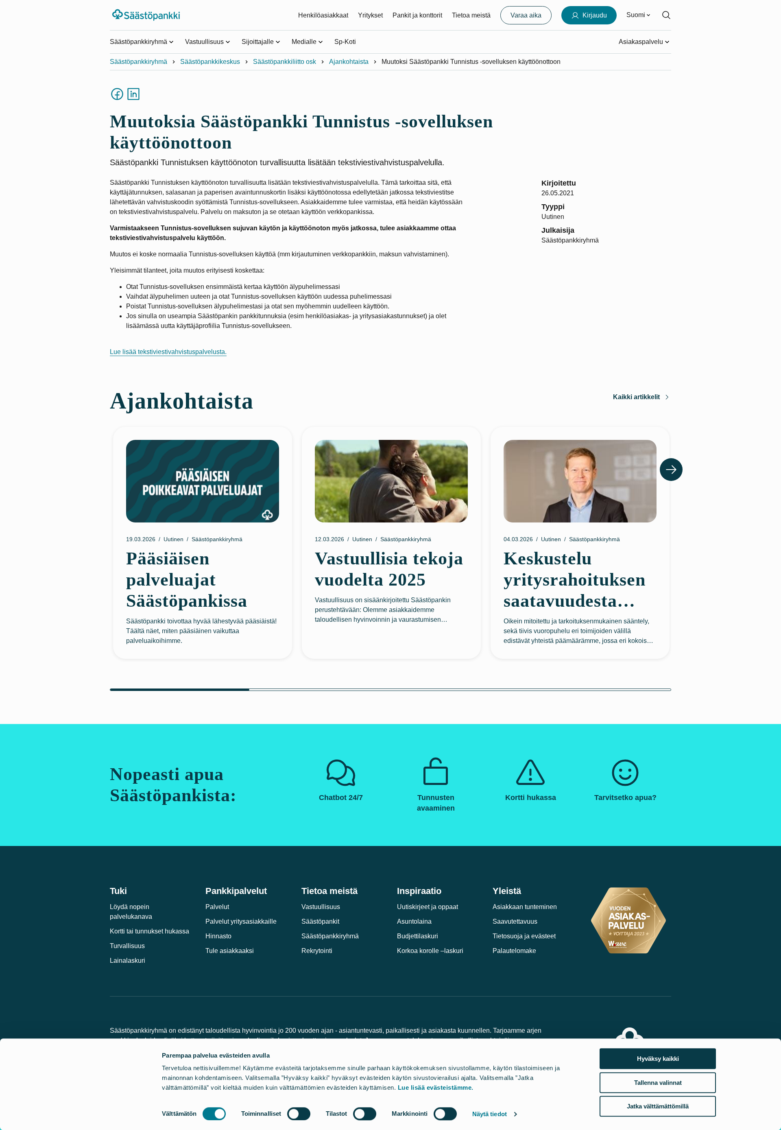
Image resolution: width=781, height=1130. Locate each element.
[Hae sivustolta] (666, 15)
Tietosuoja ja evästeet (524, 936)
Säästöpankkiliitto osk (284, 61)
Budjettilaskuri (417, 936)
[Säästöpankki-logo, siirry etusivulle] (147, 15)
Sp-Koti (345, 41)
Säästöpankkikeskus (210, 61)
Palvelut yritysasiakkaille (241, 921)
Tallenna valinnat (658, 1082)
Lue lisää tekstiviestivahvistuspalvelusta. (168, 351)
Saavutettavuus (515, 921)
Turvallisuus (127, 945)
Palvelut (217, 906)
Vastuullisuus (320, 906)
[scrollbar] (390, 689)
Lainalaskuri (127, 960)
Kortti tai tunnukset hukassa (149, 931)
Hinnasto (218, 936)
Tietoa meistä (471, 15)
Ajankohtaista (349, 61)
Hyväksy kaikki (658, 1058)
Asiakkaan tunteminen (525, 906)
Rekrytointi (316, 950)
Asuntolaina (414, 921)
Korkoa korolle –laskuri (430, 950)
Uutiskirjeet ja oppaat (427, 906)
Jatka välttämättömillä (658, 1106)
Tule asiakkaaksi (229, 950)
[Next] (671, 469)
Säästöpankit (320, 921)
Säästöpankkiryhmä (138, 61)
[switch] (298, 1113)
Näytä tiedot (489, 1113)
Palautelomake (514, 950)
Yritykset (370, 15)
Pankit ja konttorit (417, 15)
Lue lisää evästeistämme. (435, 1087)
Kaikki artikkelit (636, 396)
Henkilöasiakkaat (323, 15)
